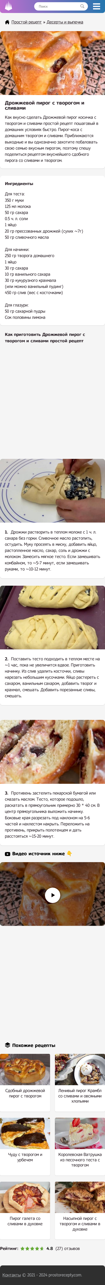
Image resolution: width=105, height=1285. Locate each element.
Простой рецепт (26, 22)
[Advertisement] (52, 404)
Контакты (11, 1275)
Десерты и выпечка (65, 22)
